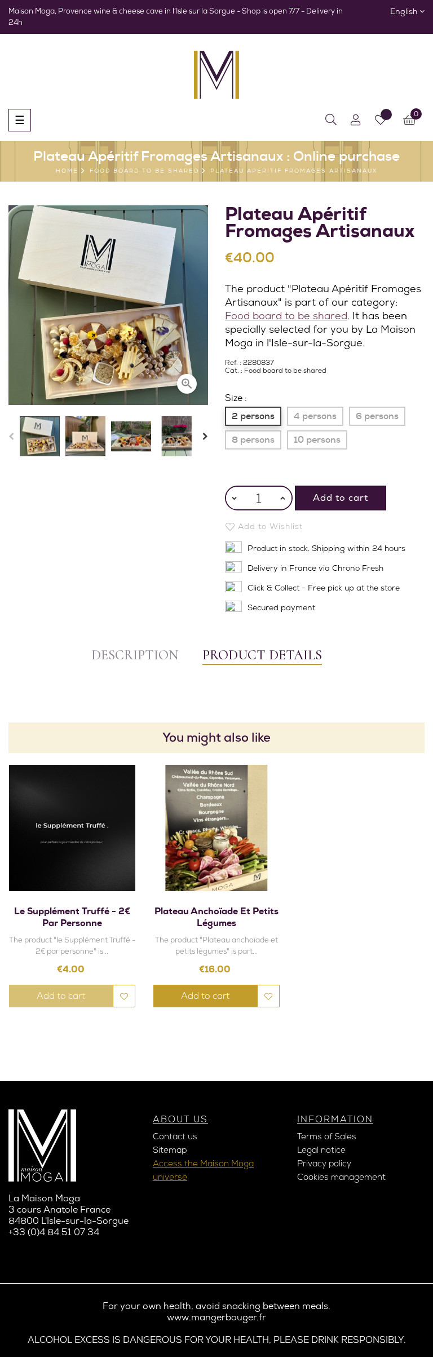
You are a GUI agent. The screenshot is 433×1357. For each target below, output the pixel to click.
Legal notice (321, 1150)
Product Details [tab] (262, 655)
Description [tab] (134, 655)
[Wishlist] (380, 120)
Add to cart (340, 498)
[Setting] (356, 120)
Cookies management (341, 1177)
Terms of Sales (326, 1136)
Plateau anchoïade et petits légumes (216, 917)
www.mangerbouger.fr (216, 1317)
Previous (11, 436)
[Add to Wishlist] (124, 996)
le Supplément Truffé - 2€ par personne (72, 917)
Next (205, 436)
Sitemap (170, 1150)
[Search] (331, 120)
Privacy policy (324, 1163)
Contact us (175, 1136)
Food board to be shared (286, 315)
